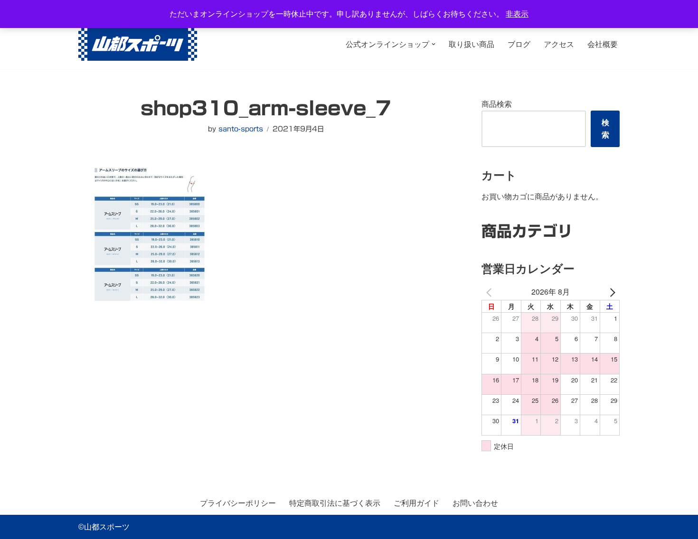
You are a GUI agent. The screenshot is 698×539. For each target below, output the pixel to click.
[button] (433, 44)
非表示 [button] (517, 14)
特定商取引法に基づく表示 (334, 503)
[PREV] (490, 291)
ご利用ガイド (416, 503)
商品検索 (496, 104)
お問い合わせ (475, 503)
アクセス (559, 44)
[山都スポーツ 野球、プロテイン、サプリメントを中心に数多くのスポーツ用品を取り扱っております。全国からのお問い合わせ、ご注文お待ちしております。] (137, 44)
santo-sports (240, 128)
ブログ (519, 44)
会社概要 (602, 44)
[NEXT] (611, 291)
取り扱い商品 (471, 44)
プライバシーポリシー (238, 503)
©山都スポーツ (104, 527)
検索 (605, 129)
